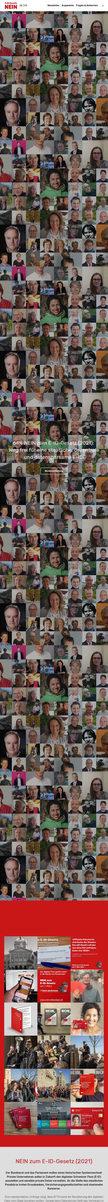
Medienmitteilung (54, 471)
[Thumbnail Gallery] (20, 952)
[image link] (11, 5)
